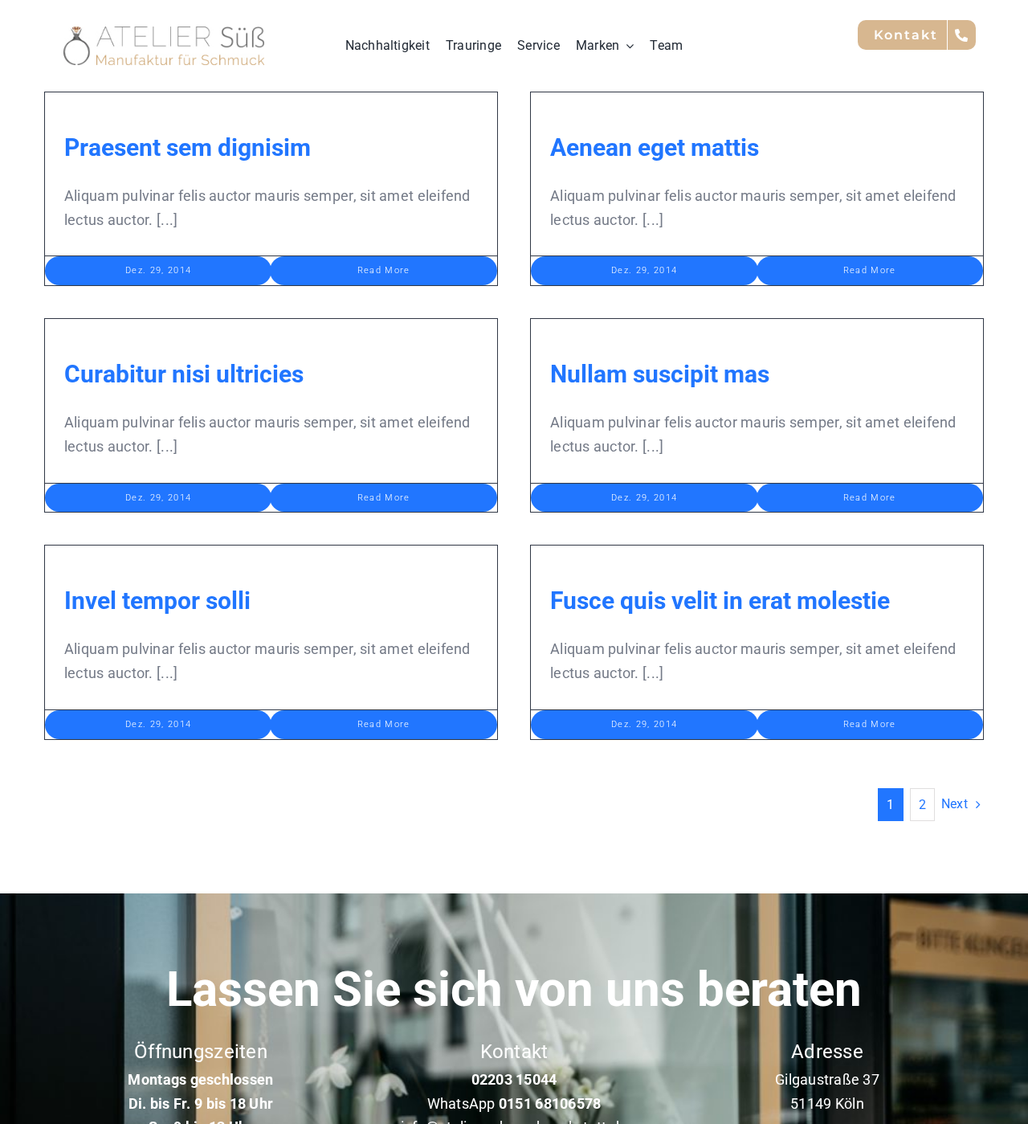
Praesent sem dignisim (187, 147)
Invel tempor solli (157, 601)
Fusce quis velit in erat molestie (720, 601)
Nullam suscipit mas (659, 374)
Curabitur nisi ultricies (184, 374)
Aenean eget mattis (654, 147)
